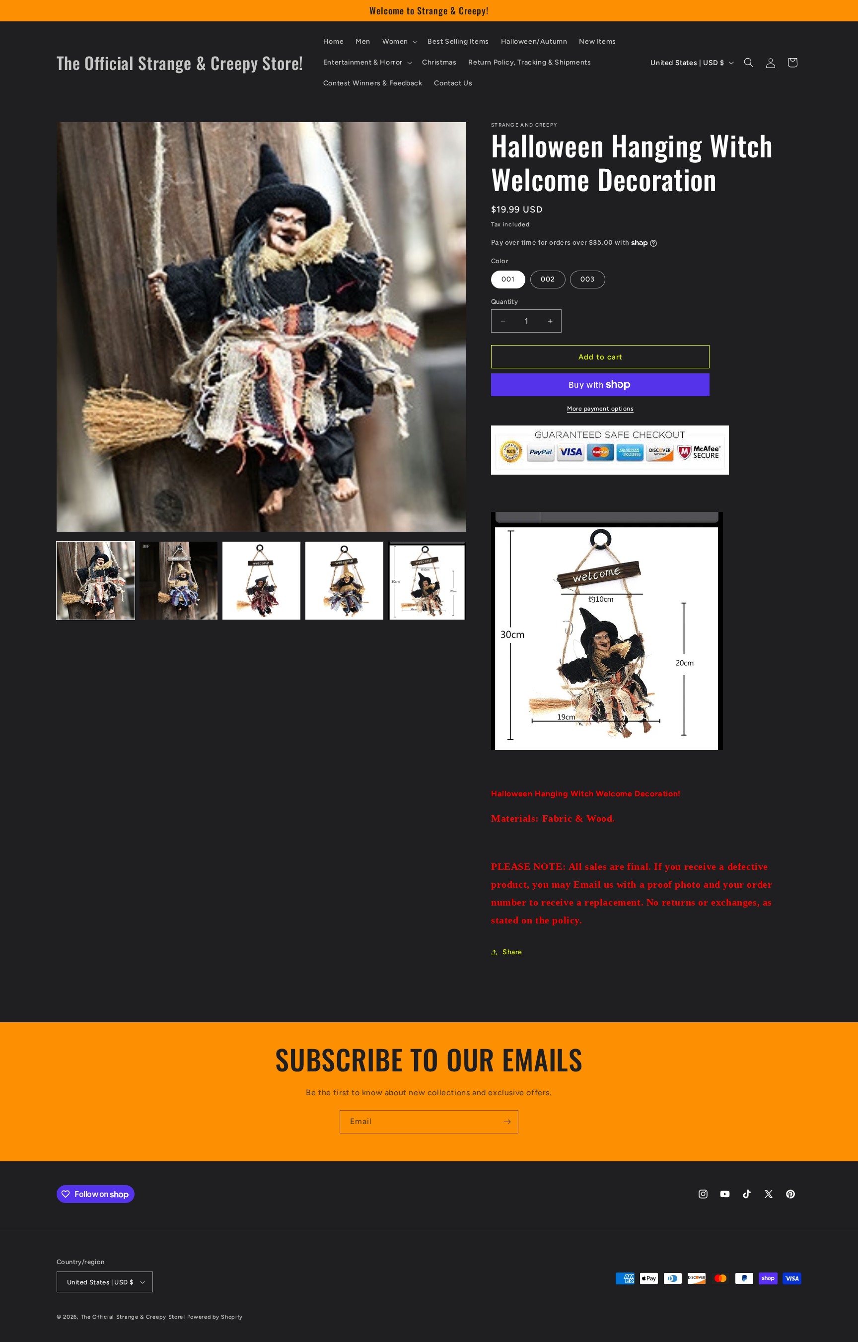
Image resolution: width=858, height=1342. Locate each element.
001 (508, 279)
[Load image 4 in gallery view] (344, 581)
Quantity (504, 301)
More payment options (600, 408)
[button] (399, 41)
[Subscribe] (507, 1121)
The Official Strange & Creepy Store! (133, 1317)
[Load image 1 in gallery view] (96, 581)
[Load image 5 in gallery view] (427, 581)
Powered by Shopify (215, 1317)
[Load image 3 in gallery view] (261, 581)
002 (548, 279)
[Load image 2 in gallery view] (178, 581)
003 (587, 279)
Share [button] (512, 952)
